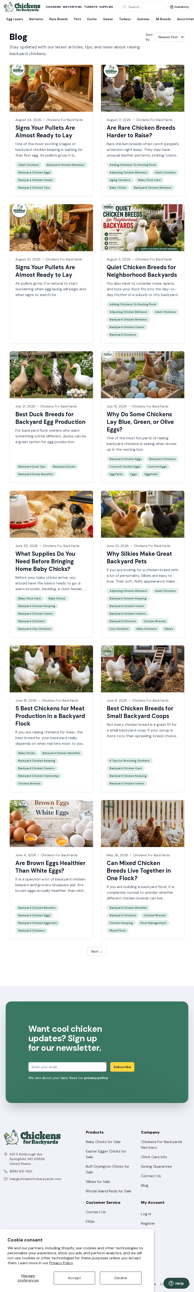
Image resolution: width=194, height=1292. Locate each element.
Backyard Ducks (64, 466)
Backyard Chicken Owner (35, 180)
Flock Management (153, 923)
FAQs (90, 1221)
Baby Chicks (118, 188)
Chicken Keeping (121, 923)
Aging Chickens (120, 180)
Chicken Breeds (155, 621)
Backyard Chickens (123, 335)
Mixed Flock (118, 930)
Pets (77, 19)
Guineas (143, 19)
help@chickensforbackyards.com (35, 1179)
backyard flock (154, 886)
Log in (146, 1213)
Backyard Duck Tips (31, 466)
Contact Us (151, 1175)
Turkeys (90, 7)
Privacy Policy (61, 1262)
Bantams (36, 19)
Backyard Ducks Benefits (35, 474)
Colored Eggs (157, 466)
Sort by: (149, 37)
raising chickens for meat (53, 732)
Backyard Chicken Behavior (65, 165)
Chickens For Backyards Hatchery (161, 1144)
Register (148, 1223)
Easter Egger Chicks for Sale (106, 1154)
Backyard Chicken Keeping (36, 606)
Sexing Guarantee (156, 1166)
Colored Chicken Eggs (125, 466)
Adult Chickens (28, 165)
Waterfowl (72, 7)
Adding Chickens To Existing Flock (133, 165)
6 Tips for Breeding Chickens (130, 761)
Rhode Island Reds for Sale (108, 1191)
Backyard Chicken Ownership (38, 776)
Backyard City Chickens (34, 629)
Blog (144, 1185)
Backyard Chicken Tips (34, 188)
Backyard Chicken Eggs (34, 172)
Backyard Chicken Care (126, 768)
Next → (97, 951)
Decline (121, 1277)
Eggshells (151, 474)
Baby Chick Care (149, 180)
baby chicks (46, 577)
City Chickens (119, 629)
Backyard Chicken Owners (128, 614)
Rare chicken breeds (124, 143)
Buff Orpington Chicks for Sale (107, 1169)
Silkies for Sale (98, 1181)
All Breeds (163, 19)
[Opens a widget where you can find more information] (176, 1284)
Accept (74, 1277)
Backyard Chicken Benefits (61, 753)
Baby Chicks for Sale (103, 1141)
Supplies (106, 7)
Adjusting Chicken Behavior (128, 172)
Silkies (146, 575)
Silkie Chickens (146, 629)
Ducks (92, 19)
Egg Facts (116, 474)
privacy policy (96, 1078)
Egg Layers (15, 19)
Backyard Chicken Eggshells (37, 923)
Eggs (133, 474)
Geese (108, 19)
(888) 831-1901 (20, 1171)
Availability (181, 7)
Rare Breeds (58, 19)
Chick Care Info (154, 1156)
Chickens (53, 7)
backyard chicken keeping (37, 149)
